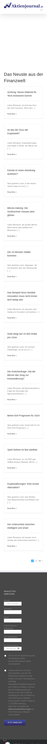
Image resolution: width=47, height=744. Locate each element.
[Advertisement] (23, 45)
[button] (4, 739)
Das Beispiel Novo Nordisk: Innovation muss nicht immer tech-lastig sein (22, 296)
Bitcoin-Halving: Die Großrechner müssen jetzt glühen (20, 211)
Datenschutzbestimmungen (19, 709)
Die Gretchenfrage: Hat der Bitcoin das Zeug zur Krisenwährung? (21, 375)
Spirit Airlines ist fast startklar (22, 449)
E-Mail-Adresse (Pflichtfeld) (10, 627)
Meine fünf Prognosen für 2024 (23, 415)
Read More (11, 114)
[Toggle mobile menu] (41, 9)
